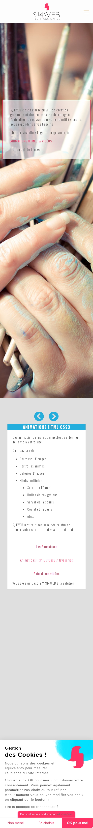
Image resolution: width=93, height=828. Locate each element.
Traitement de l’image (25, 149)
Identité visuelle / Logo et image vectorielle (41, 132)
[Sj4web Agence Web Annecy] (46, 11)
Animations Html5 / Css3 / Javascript (46, 560)
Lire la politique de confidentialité (32, 807)
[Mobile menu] (86, 11)
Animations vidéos (47, 573)
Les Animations (46, 546)
